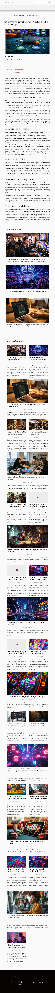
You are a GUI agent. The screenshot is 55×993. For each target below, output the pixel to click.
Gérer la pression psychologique (13, 72)
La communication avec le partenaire (15, 69)
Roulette (14, 982)
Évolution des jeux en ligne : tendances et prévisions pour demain (38, 579)
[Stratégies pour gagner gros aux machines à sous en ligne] (16, 644)
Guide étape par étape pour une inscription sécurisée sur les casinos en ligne (27, 325)
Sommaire (10, 57)
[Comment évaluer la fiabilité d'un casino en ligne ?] (16, 424)
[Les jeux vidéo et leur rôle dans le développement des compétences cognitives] (38, 789)
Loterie (34, 982)
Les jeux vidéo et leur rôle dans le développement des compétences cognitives (39, 798)
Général (10, 15)
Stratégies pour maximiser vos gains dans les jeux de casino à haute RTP (38, 507)
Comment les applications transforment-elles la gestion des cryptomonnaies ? (17, 726)
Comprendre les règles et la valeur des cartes (16, 60)
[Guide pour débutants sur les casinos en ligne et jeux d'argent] (27, 828)
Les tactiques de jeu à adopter (13, 63)
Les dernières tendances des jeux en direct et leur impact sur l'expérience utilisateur (27, 292)
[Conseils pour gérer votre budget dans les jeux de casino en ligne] (16, 937)
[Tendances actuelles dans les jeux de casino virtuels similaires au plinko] (16, 861)
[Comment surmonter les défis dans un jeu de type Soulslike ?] (38, 716)
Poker (27, 982)
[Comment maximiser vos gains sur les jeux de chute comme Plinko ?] (16, 789)
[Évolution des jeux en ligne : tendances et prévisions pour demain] (38, 570)
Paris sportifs (20, 983)
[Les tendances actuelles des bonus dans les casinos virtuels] (38, 861)
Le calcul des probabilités (12, 66)
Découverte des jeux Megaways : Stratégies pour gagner (26, 697)
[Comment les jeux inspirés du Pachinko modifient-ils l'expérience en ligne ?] (38, 644)
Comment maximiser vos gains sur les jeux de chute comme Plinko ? (17, 798)
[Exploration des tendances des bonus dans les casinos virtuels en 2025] (27, 608)
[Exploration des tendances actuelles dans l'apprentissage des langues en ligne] (27, 902)
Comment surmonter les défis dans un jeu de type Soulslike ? (38, 726)
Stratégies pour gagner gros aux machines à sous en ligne (17, 654)
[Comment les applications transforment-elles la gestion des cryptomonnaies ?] (16, 716)
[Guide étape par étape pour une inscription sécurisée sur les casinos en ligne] (27, 310)
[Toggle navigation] (6, 7)
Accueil (5, 15)
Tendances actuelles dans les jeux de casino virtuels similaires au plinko (16, 871)
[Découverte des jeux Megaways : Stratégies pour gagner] (27, 683)
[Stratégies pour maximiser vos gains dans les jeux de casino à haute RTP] (38, 497)
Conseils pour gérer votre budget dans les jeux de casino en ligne (16, 947)
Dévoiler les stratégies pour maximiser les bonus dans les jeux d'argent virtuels (17, 507)
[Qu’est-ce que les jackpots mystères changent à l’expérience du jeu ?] (27, 245)
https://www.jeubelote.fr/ (36, 153)
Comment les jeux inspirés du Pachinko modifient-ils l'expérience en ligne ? (38, 654)
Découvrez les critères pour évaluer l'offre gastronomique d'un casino (38, 434)
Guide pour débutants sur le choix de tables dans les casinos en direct (17, 579)
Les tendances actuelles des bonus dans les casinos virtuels (39, 871)
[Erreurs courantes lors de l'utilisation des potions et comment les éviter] (27, 536)
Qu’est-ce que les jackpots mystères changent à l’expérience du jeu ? (27, 259)
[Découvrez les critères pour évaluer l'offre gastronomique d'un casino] (38, 424)
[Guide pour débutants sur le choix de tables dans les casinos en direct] (16, 570)
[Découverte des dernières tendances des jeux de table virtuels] (27, 463)
